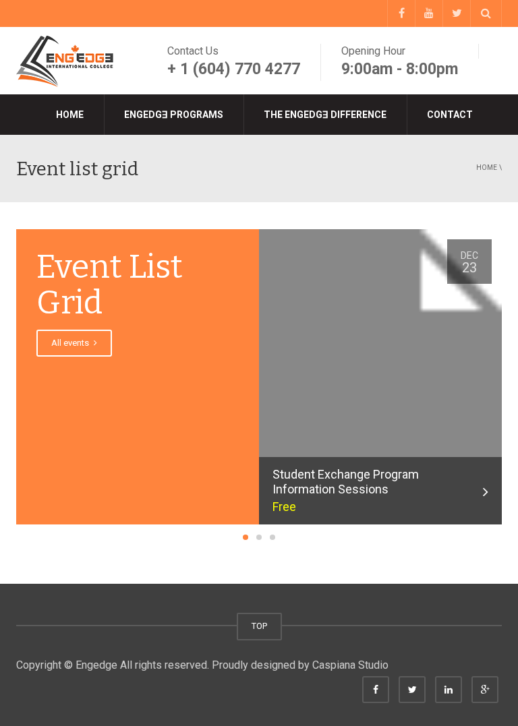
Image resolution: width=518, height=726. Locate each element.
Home (70, 114)
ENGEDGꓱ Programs (173, 114)
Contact (450, 114)
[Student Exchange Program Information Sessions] (380, 390)
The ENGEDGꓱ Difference (325, 114)
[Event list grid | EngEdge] (66, 60)
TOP (259, 626)
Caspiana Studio (350, 665)
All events (71, 343)
